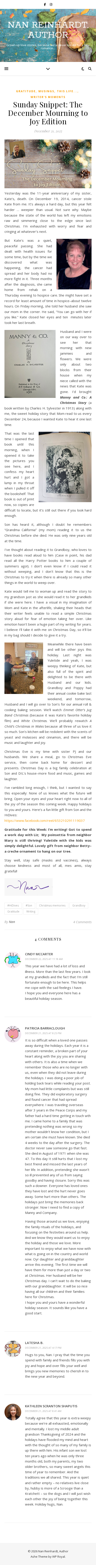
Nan (12, 922)
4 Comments (82, 922)
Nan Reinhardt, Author (48, 30)
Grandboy (78, 905)
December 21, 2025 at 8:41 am (43, 1411)
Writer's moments (48, 97)
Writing (30, 911)
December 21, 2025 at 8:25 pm (43, 1033)
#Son (29, 905)
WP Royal (58, 1557)
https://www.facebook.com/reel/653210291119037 (44, 820)
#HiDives (13, 905)
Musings (46, 91)
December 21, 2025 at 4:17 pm (43, 1347)
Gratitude (26, 91)
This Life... (67, 91)
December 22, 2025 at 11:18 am (44, 959)
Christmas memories (52, 905)
